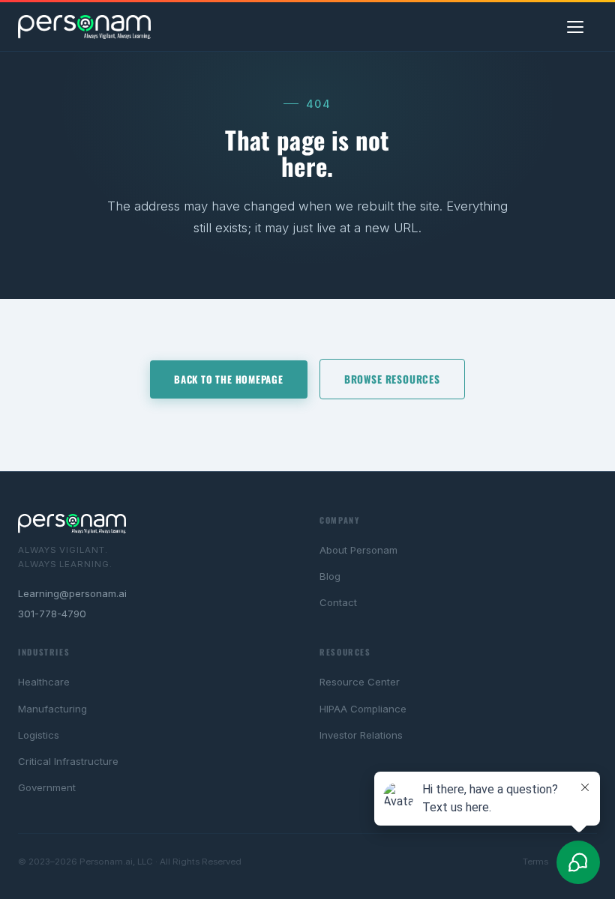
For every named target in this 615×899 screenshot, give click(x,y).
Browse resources (392, 379)
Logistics (38, 735)
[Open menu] (582, 27)
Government (47, 787)
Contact (338, 602)
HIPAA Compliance (363, 709)
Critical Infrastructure (68, 761)
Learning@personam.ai (72, 593)
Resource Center (360, 682)
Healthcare (44, 682)
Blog (330, 576)
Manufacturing (52, 709)
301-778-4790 (52, 614)
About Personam (359, 550)
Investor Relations (361, 735)
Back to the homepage (229, 379)
